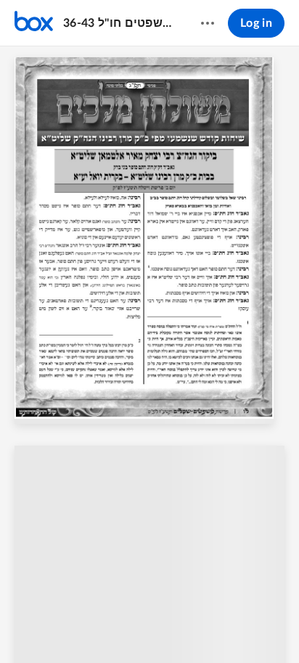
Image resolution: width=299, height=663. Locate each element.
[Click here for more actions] (207, 23)
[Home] (34, 23)
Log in (256, 23)
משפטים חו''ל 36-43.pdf (118, 23)
